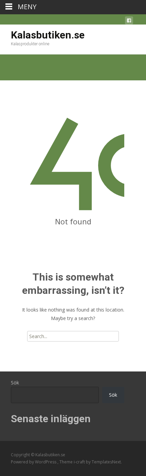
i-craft (80, 462)
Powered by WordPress (34, 462)
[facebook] (129, 21)
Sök (15, 382)
